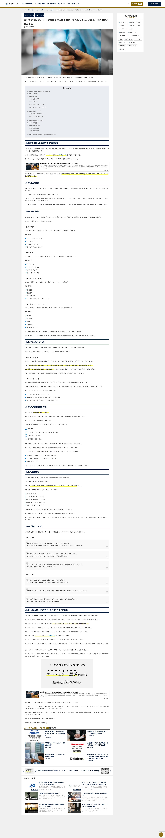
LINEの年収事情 (32, 123)
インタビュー (123, 22)
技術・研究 (34, 99)
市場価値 (122, 29)
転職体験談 (122, 45)
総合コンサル (123, 42)
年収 (129, 29)
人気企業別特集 (51, 4)
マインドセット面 (36, 116)
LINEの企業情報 (32, 94)
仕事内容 (132, 25)
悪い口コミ (34, 131)
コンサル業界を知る (28, 4)
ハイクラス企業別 (29, 15)
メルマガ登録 (154, 4)
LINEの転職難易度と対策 (34, 120)
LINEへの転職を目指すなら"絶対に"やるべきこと (41, 135)
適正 (139, 22)
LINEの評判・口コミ (33, 125)
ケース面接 (132, 42)
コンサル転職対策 (40, 4)
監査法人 (132, 22)
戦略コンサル (129, 39)
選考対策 (122, 49)
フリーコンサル (61, 4)
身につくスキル (132, 45)
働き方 (139, 25)
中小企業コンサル (124, 35)
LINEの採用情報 (32, 96)
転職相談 (136, 4)
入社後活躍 (122, 32)
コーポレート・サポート (38, 107)
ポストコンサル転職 (73, 4)
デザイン (34, 102)
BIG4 (121, 39)
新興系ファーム (132, 32)
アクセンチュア (135, 35)
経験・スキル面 (36, 114)
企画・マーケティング (37, 104)
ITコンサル (138, 39)
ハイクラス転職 (40, 15)
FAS (134, 29)
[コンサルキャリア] (11, 3)
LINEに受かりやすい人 (34, 111)
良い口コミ (34, 128)
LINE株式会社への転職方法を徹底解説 (38, 91)
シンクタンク (123, 25)
